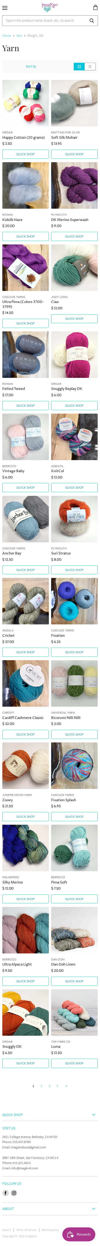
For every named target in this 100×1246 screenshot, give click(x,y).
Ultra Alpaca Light (17, 964)
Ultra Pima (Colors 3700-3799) (23, 304)
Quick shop (25, 154)
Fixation (58, 635)
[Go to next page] (65, 1086)
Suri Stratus (61, 553)
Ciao (55, 302)
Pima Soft (59, 882)
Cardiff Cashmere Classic (23, 717)
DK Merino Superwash (69, 220)
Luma (55, 1046)
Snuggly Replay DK (66, 388)
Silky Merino (12, 882)
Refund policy (50, 1230)
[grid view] (79, 66)
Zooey (7, 800)
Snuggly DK (12, 1046)
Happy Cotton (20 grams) (23, 137)
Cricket (8, 635)
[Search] (92, 20)
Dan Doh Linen (63, 964)
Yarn (19, 36)
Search (6, 1230)
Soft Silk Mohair (64, 137)
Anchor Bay (11, 553)
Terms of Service (26, 1230)
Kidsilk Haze (12, 220)
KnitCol (57, 471)
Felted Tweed (13, 388)
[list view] (90, 66)
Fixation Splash (63, 800)
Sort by (31, 66)
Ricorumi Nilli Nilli (65, 717)
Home (6, 36)
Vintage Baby (13, 471)
